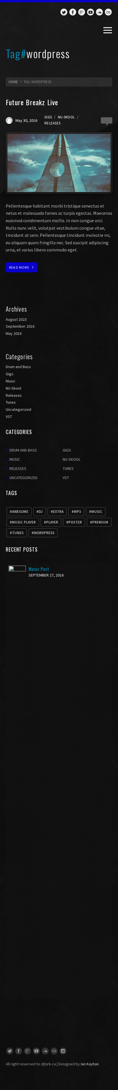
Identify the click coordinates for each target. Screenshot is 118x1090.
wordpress (44, 532)
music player (24, 522)
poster (75, 522)
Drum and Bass (18, 366)
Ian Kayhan (90, 1063)
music (96, 511)
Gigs (48, 117)
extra (58, 511)
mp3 (77, 511)
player (52, 522)
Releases (52, 123)
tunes (17, 532)
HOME (13, 81)
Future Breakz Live (32, 102)
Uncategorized (18, 409)
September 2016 (20, 326)
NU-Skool (66, 117)
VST (9, 416)
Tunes (11, 402)
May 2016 (13, 333)
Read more (19, 267)
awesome (20, 511)
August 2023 (16, 319)
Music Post (39, 569)
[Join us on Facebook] (72, 12)
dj (41, 511)
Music (10, 381)
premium (100, 522)
